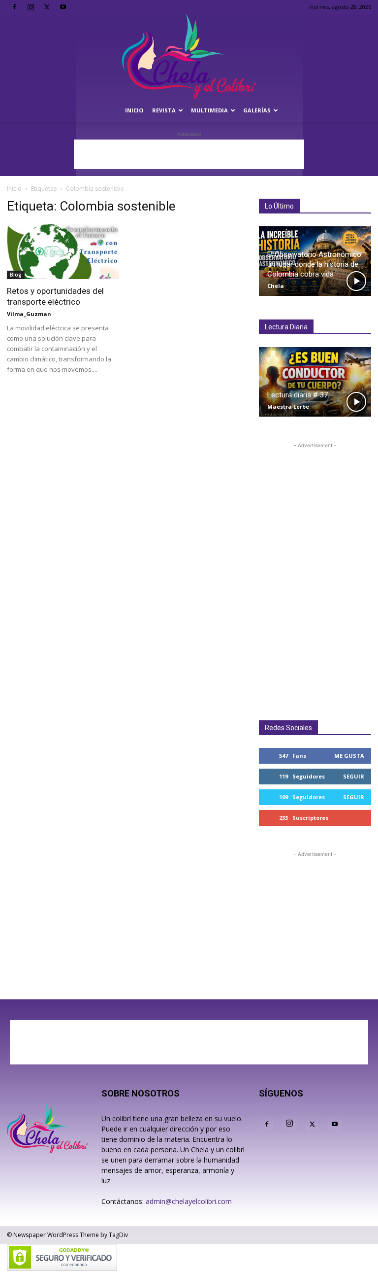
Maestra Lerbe (288, 406)
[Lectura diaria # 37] (315, 382)
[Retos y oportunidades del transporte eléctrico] (63, 251)
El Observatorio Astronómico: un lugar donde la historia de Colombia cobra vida (315, 264)
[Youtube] (63, 7)
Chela (275, 285)
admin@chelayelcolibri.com (189, 1201)
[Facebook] (14, 7)
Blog (16, 274)
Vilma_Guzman (29, 314)
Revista (164, 110)
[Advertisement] (189, 154)
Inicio (134, 110)
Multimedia (209, 110)
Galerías (257, 110)
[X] (46, 7)
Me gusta (349, 755)
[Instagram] (30, 7)
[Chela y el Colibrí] (189, 56)
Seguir (353, 776)
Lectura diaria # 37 (297, 394)
